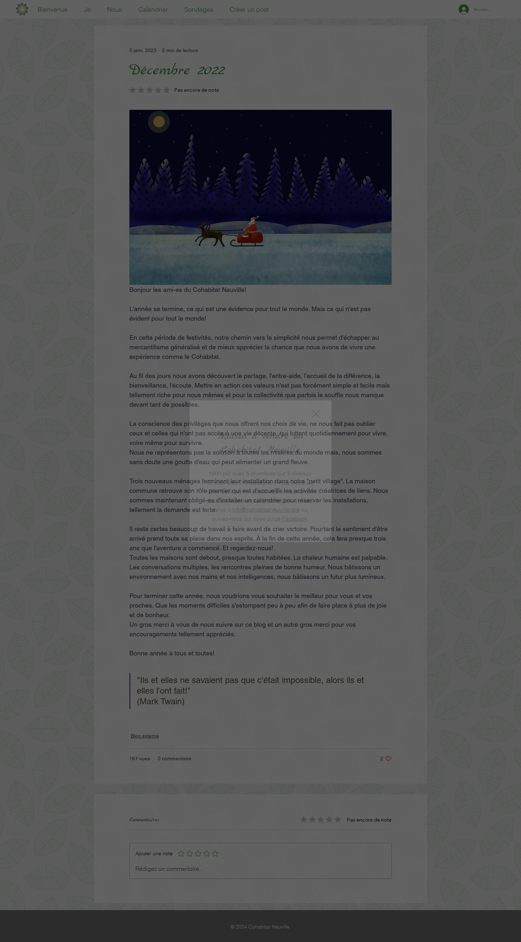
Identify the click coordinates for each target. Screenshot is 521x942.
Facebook (295, 518)
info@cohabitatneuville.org (265, 509)
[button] (316, 414)
